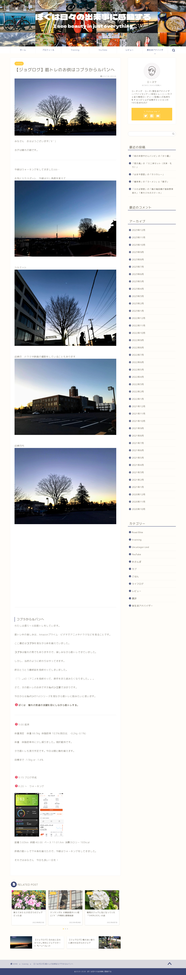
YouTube (103, 50)
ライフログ (138, 583)
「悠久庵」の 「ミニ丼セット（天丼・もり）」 (152, 165)
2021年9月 (138, 428)
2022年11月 (138, 325)
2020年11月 (138, 501)
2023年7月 (138, 266)
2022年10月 (138, 332)
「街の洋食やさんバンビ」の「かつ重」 (151, 156)
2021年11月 (138, 413)
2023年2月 (138, 303)
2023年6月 (138, 274)
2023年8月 (138, 259)
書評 (134, 598)
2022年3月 (138, 384)
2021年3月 (138, 472)
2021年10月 (138, 421)
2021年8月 (138, 435)
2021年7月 (138, 442)
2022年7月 (138, 354)
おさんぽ (136, 561)
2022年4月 (138, 376)
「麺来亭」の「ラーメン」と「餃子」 (150, 181)
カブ (134, 569)
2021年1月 (138, 487)
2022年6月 (138, 362)
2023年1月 (138, 310)
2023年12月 (138, 230)
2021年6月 (138, 450)
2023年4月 (138, 288)
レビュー (130, 50)
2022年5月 (138, 369)
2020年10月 (138, 509)
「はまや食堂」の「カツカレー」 (148, 174)
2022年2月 (138, 391)
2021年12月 (138, 406)
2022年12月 (138, 318)
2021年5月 (138, 457)
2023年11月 (138, 237)
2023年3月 (138, 296)
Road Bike (137, 532)
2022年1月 (138, 399)
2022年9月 (138, 340)
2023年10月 (138, 244)
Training (75, 50)
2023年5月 (138, 281)
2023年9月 (138, 252)
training (19, 63)
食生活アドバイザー (155, 51)
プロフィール (48, 50)
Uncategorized (140, 547)
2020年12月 (138, 494)
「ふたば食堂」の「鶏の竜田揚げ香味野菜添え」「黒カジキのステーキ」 (152, 191)
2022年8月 (138, 347)
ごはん (135, 576)
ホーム (23, 50)
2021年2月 (138, 479)
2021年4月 (138, 465)
